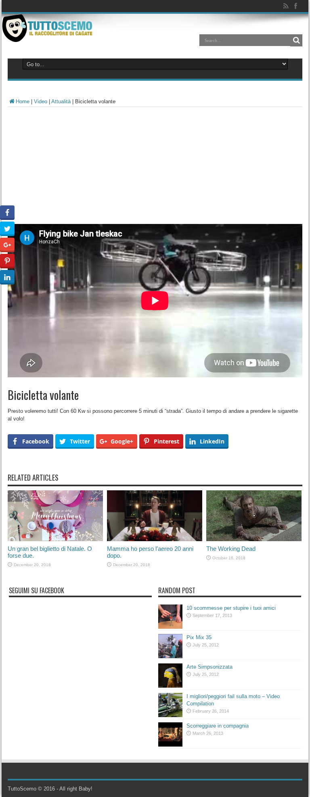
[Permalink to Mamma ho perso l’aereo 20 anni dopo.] (154, 539)
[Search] (296, 40)
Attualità (61, 101)
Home (22, 101)
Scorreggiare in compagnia (217, 726)
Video (40, 101)
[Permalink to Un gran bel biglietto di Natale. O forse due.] (55, 539)
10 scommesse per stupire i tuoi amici (231, 608)
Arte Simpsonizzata (209, 667)
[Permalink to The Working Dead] (254, 539)
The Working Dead (231, 548)
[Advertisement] (155, 167)
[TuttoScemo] (49, 36)
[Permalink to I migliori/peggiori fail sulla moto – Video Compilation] (170, 715)
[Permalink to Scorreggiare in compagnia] (170, 745)
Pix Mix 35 (199, 637)
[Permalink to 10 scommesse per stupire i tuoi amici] (170, 627)
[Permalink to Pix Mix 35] (170, 656)
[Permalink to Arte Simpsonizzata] (170, 686)
